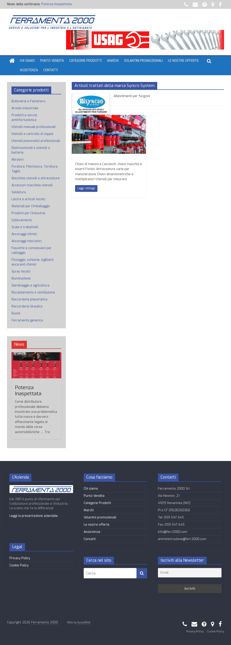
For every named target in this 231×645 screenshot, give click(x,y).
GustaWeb (83, 622)
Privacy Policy (19, 558)
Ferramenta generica (27, 320)
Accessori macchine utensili (32, 185)
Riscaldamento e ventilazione (33, 292)
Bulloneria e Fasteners (28, 101)
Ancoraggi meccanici (27, 241)
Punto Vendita (52, 61)
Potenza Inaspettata (56, 4)
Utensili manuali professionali (33, 127)
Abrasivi (17, 159)
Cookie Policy (19, 565)
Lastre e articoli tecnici (28, 199)
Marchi (112, 61)
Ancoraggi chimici (24, 234)
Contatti (50, 70)
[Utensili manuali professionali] (109, 117)
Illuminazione (21, 278)
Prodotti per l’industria (28, 213)
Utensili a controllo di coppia (32, 134)
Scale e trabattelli (25, 227)
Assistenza (29, 70)
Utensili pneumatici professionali (36, 141)
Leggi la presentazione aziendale (33, 516)
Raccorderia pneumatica (29, 299)
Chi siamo (27, 61)
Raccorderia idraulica (27, 306)
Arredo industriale (25, 108)
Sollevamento (22, 220)
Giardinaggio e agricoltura (30, 285)
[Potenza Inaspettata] (37, 354)
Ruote (16, 313)
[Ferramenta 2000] (12, 61)
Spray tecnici (21, 271)
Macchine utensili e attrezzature (36, 178)
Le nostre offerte (183, 61)
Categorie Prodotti (85, 61)
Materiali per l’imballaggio (31, 206)
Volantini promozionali (143, 61)
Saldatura (19, 192)
